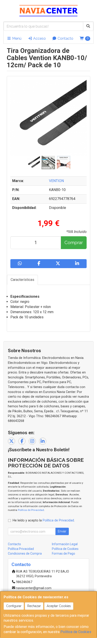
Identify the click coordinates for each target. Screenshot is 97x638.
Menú (16, 38)
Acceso (39, 38)
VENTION (56, 181)
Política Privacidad (21, 549)
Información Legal (65, 544)
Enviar (62, 531)
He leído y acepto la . (44, 520)
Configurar (13, 606)
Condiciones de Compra (25, 553)
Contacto (65, 38)
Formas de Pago (63, 553)
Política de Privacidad (31, 510)
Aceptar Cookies (59, 606)
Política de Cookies (75, 632)
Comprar (74, 242)
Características (22, 280)
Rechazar (34, 606)
